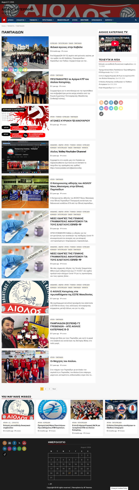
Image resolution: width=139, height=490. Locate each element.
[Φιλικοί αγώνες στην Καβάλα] (25, 52)
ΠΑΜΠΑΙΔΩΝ (78, 43)
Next (54, 389)
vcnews (65, 51)
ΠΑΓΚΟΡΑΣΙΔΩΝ (63, 43)
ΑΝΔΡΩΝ (61, 145)
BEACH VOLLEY (63, 20)
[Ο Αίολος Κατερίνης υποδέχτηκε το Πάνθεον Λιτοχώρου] (121, 410)
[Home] (4, 20)
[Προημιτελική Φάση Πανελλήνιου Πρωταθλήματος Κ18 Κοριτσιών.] (52, 410)
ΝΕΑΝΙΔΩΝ (53, 147)
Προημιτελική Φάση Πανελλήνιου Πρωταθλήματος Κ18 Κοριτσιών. (51, 426)
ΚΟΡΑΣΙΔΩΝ (53, 43)
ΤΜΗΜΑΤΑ (33, 20)
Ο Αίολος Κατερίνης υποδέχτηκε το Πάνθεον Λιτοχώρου (121, 426)
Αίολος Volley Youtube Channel (68, 151)
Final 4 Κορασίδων (105, 88)
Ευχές (74, 20)
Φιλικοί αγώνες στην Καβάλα (66, 47)
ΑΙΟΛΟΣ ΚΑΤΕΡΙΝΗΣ (17, 9)
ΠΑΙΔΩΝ (71, 43)
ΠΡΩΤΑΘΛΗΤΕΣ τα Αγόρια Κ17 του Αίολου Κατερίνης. (69, 81)
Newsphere (76, 488)
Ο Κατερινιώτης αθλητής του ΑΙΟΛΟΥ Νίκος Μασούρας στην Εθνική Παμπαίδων (70, 186)
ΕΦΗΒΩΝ (79, 145)
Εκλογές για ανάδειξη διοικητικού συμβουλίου (116, 64)
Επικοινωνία (97, 20)
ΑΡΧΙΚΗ (10, 20)
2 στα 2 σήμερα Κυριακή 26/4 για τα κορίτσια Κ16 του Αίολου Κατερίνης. (86, 427)
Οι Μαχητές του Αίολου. (63, 361)
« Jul (50, 484)
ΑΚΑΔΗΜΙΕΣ (54, 145)
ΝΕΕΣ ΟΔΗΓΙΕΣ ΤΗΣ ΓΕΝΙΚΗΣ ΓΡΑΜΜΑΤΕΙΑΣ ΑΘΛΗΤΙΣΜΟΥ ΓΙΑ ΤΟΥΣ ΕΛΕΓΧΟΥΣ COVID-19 (69, 221)
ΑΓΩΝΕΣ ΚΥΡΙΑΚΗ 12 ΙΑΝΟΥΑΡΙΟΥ (70, 120)
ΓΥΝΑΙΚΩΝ (59, 117)
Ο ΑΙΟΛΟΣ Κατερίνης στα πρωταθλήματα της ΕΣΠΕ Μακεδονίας (71, 293)
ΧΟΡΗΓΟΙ (108, 20)
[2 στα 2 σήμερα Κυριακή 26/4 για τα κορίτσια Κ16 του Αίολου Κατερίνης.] (87, 410)
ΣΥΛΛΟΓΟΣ (20, 20)
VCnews (64, 228)
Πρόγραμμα (47, 20)
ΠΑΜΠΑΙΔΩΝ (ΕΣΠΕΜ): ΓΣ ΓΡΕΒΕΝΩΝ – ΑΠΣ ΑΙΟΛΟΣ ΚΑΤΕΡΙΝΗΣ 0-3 (65, 326)
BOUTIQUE (85, 20)
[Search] (135, 20)
